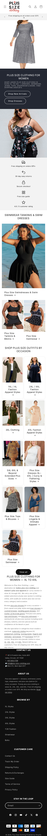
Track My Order (12, 761)
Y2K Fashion (10, 729)
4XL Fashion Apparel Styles (34, 431)
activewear (17, 637)
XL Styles (9, 706)
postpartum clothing (12, 634)
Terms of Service (12, 784)
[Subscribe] (39, 806)
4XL (20, 642)
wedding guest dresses (27, 611)
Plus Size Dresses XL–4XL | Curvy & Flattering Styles (34, 476)
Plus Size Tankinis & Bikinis (9, 336)
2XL (8, 642)
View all (23, 572)
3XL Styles (10, 718)
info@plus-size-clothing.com (18, 663)
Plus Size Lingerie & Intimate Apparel (34, 520)
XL (5, 642)
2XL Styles (10, 712)
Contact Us (10, 756)
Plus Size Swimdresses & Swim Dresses (21, 293)
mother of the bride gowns (14, 614)
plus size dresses (17, 605)
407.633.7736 (12, 661)
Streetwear (10, 735)
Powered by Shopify (33, 835)
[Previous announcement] (4, 17)
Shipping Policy (12, 767)
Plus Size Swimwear (31, 337)
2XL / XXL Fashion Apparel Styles (34, 389)
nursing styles (26, 634)
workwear (29, 637)
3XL (12, 642)
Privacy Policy (11, 790)
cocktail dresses (10, 611)
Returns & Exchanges (14, 773)
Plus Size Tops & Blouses (12, 517)
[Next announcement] (42, 17)
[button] (5, 6)
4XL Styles (10, 723)
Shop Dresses (15, 101)
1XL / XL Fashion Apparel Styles (12, 389)
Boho (7, 740)
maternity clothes (19, 631)
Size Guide (10, 778)
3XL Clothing (12, 430)
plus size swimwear (29, 616)
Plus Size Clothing (19, 835)
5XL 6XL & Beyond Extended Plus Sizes (12, 474)
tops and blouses (10, 616)
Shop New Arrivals (17, 94)
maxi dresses (35, 608)
